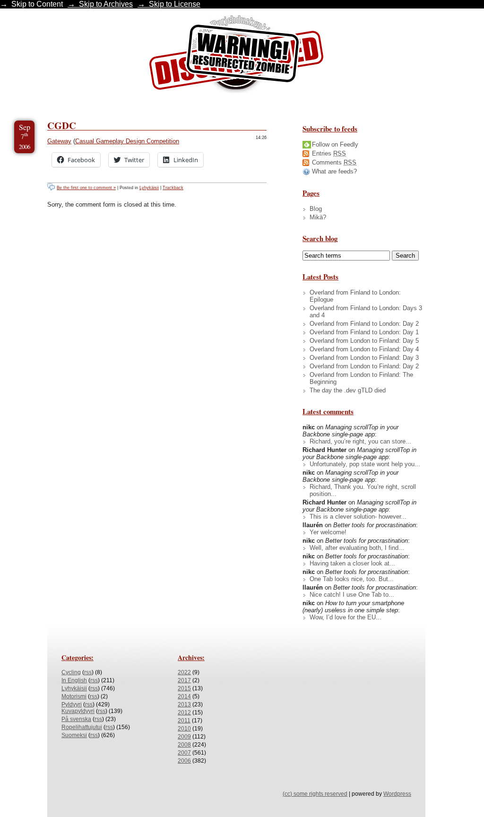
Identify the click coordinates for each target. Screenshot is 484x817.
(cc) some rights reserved (315, 794)
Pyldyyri (71, 704)
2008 (184, 744)
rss (88, 672)
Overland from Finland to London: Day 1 (364, 332)
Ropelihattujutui (81, 727)
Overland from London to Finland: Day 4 (364, 349)
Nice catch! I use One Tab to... (352, 594)
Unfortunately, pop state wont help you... (365, 464)
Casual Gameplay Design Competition (127, 141)
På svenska (76, 719)
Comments (334, 162)
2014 (184, 696)
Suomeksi (74, 735)
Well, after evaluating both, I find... (357, 547)
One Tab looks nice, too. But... (352, 578)
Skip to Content (37, 4)
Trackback (173, 187)
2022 (184, 672)
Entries (329, 153)
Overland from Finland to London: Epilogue (355, 296)
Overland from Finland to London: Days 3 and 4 (366, 311)
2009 (184, 736)
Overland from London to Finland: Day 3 (364, 357)
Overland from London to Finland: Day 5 (364, 340)
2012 (184, 712)
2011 (184, 720)
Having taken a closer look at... (352, 563)
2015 (184, 688)
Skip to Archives (106, 4)
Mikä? (318, 217)
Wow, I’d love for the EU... (345, 617)
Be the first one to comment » (86, 187)
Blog (316, 208)
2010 (184, 728)
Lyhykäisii (149, 187)
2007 (184, 752)
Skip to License (174, 4)
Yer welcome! (328, 532)
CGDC (61, 125)
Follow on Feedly (335, 144)
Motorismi (73, 696)
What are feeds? (334, 171)
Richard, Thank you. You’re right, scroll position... (363, 490)
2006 (184, 760)
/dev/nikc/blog (236, 56)
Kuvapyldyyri (78, 711)
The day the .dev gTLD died (348, 390)
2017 (184, 680)
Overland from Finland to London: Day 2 (364, 323)
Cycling (71, 672)
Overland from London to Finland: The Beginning (361, 378)
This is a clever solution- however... (358, 516)
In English (74, 680)
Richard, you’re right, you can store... (360, 441)
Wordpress (397, 794)
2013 (184, 704)
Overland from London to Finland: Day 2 (364, 366)
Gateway (59, 141)
